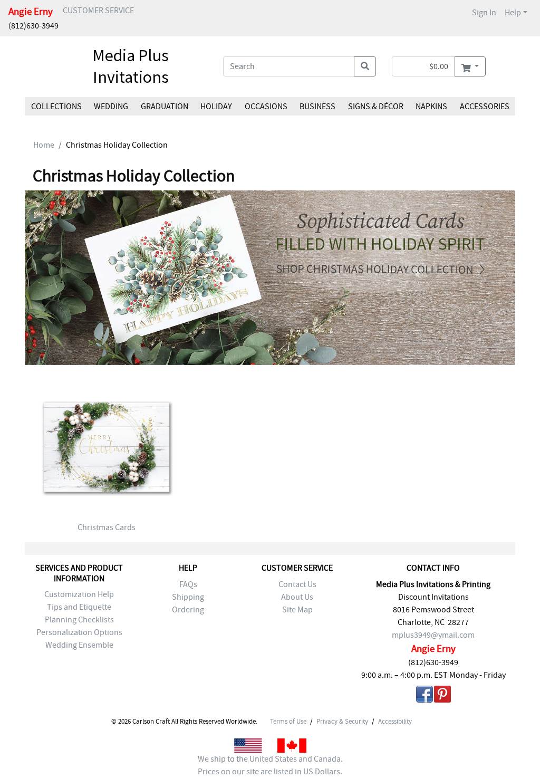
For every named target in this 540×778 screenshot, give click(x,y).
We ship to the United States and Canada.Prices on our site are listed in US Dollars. (270, 765)
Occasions (266, 106)
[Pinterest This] (442, 696)
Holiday (216, 106)
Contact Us (297, 584)
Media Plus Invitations (130, 66)
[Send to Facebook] (424, 696)
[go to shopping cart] (470, 66)
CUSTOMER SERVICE (98, 10)
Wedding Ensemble (79, 645)
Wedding (111, 106)
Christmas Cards (107, 527)
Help (513, 12)
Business (317, 106)
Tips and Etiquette (79, 607)
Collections (56, 106)
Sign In (484, 12)
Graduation (164, 106)
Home (43, 145)
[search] (365, 66)
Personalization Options (79, 632)
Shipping (188, 597)
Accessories (484, 106)
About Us (297, 597)
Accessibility (395, 721)
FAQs (188, 584)
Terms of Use (288, 721)
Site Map (297, 609)
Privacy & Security (342, 721)
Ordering (188, 609)
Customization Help (79, 594)
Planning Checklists (79, 619)
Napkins (431, 106)
